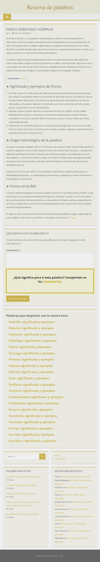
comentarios (52, 281)
